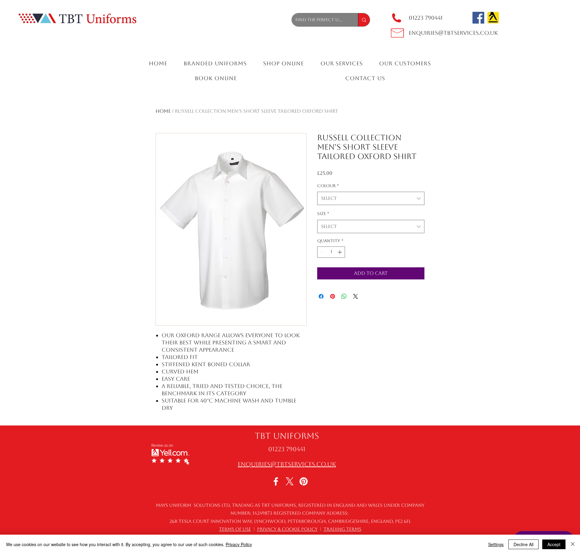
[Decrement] (322, 252)
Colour (328, 185)
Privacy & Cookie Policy (287, 529)
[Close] (572, 544)
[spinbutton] (331, 252)
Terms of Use (235, 529)
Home (163, 111)
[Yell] (493, 18)
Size (323, 213)
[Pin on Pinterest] (332, 296)
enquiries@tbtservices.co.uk (453, 33)
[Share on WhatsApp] (344, 296)
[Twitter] (289, 481)
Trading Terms (342, 529)
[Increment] (340, 252)
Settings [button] (496, 544)
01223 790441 (426, 18)
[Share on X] (355, 296)
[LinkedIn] (303, 481)
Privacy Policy (239, 544)
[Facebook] (478, 18)
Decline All (523, 544)
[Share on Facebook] (321, 296)
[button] (341, 63)
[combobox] (370, 198)
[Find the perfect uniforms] (364, 19)
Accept (553, 544)
